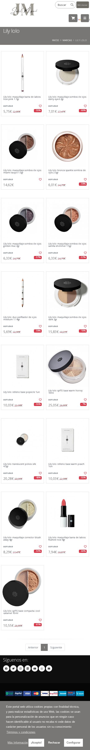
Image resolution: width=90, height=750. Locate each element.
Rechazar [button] (54, 742)
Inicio (55, 40)
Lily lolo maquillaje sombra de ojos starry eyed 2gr (67, 98)
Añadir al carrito (24, 119)
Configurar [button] (73, 742)
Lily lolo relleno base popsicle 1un (21, 392)
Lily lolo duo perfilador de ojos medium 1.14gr (19, 318)
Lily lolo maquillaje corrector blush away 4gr (22, 538)
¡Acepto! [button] (36, 742)
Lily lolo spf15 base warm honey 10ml (65, 391)
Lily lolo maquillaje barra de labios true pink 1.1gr (22, 98)
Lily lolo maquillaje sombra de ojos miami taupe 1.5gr (22, 171)
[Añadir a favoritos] (40, 106)
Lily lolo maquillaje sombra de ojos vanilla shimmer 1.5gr (67, 245)
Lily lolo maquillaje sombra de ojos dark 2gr (67, 318)
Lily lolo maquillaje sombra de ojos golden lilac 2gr (22, 245)
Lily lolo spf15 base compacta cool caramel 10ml (21, 612)
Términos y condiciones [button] (20, 732)
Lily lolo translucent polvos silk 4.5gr (19, 465)
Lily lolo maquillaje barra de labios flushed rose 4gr (67, 538)
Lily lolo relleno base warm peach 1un (66, 465)
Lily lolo (8, 106)
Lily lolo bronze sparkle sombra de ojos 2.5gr (67, 171)
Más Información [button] (18, 742)
